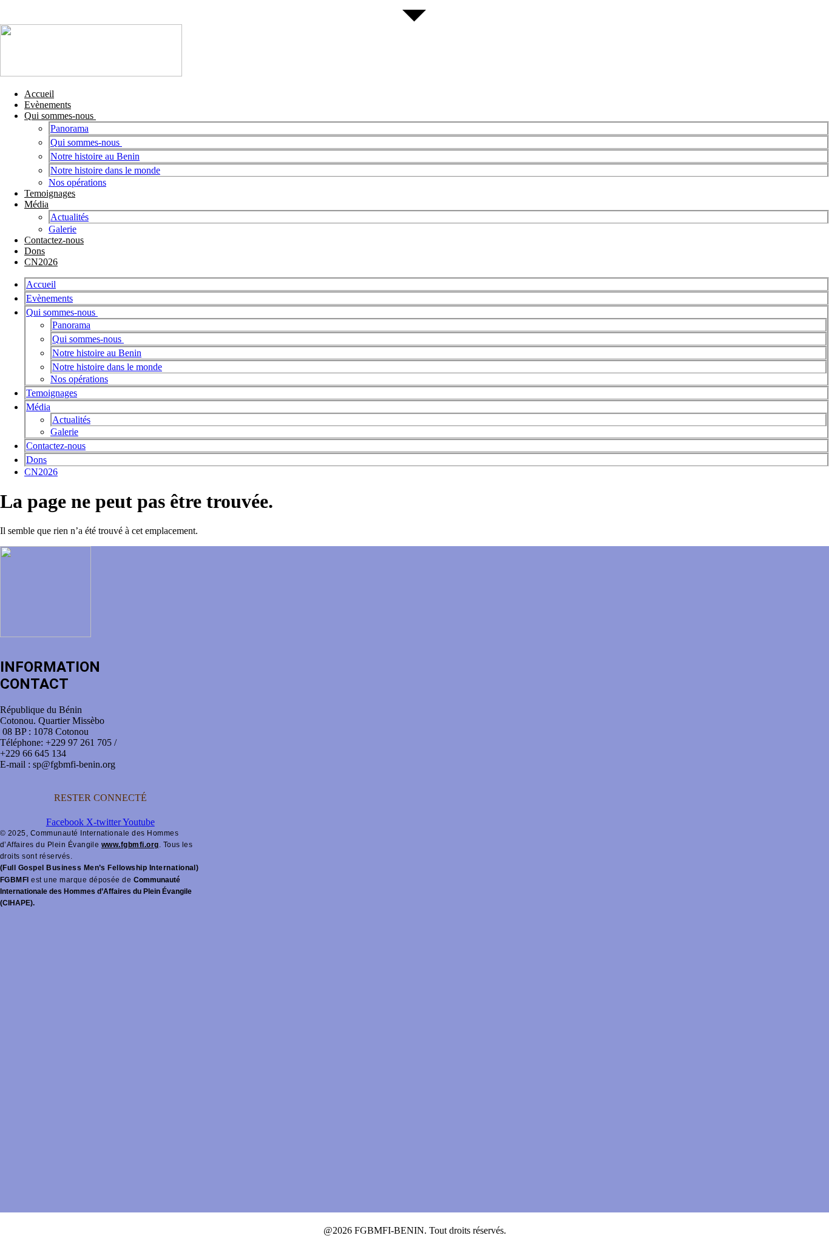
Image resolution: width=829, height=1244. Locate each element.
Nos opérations (77, 182)
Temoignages (49, 193)
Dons (34, 251)
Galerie (62, 229)
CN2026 (41, 262)
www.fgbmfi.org (130, 844)
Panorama (69, 128)
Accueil (39, 94)
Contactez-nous (54, 240)
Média (36, 204)
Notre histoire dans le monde (105, 170)
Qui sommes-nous (60, 115)
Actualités (69, 217)
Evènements (47, 105)
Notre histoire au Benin (95, 156)
